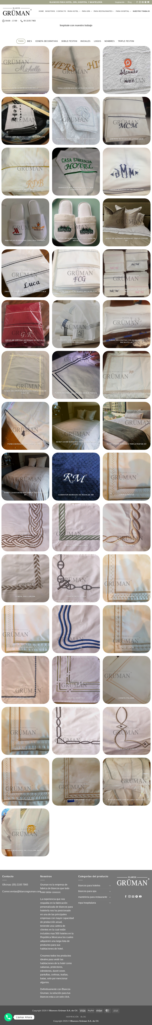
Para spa (86, 11)
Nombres (109, 41)
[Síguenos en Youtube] (148, 2)
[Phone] (8, 1017)
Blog (130, 2)
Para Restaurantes (103, 11)
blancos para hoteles (89, 885)
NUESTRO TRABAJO (141, 11)
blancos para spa (87, 891)
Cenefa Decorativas (46, 41)
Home (41, 11)
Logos (97, 41)
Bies (29, 41)
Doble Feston (69, 41)
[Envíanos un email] (143, 2)
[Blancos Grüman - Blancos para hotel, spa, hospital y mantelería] (17, 11)
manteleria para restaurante (92, 897)
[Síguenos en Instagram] (140, 2)
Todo (21, 41)
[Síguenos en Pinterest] (145, 2)
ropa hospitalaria (87, 903)
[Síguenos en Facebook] (137, 2)
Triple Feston (126, 41)
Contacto (61, 11)
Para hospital (122, 11)
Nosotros (50, 11)
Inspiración (119, 2)
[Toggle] (110, 885)
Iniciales (85, 41)
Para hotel (73, 11)
